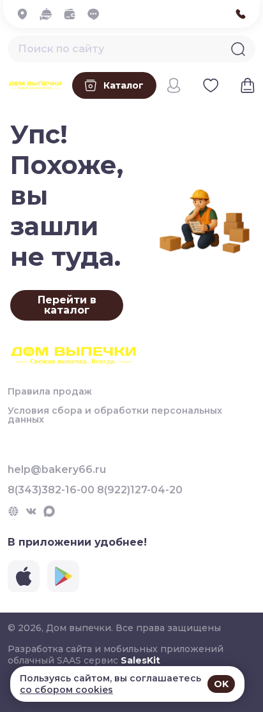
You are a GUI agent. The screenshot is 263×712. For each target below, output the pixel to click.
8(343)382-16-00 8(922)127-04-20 (95, 490)
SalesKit (140, 660)
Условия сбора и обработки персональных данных (115, 415)
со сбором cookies (66, 689)
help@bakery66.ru (57, 470)
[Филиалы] (26, 14)
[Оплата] (73, 14)
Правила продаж (50, 391)
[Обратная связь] (97, 14)
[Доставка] (49, 14)
